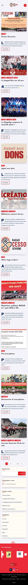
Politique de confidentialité (8, 579)
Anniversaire (10, 77)
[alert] (14, 484)
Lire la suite (5, 49)
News (16, 77)
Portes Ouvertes (8, 37)
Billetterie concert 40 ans (12, 214)
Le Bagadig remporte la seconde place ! (12, 502)
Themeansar (14, 576)
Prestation (11, 302)
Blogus (23, 574)
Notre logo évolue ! (9, 260)
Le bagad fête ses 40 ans (12, 80)
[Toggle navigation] (2, 5)
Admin (14, 582)
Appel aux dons (8, 168)
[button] (2, 554)
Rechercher (6, 469)
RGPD (17, 579)
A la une (3, 33)
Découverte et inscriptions (12, 399)
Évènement (12, 211)
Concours (9, 119)
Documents (23, 579)
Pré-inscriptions (8, 354)
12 (17, 464)
